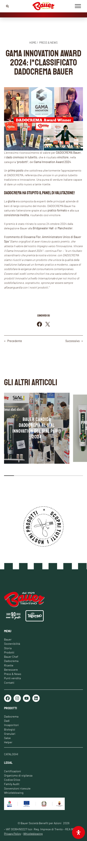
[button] (9, 475)
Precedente (14, 341)
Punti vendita (12, 678)
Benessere (11, 669)
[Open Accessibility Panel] (78, 832)
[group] (36, 428)
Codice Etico (12, 779)
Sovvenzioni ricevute (17, 788)
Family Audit (11, 784)
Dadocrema (11, 661)
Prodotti (9, 652)
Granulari (9, 733)
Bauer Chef (11, 656)
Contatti (9, 682)
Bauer (8, 639)
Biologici (9, 729)
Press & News (12, 674)
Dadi (7, 720)
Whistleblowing (13, 792)
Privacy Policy (12, 833)
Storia (8, 648)
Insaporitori (11, 725)
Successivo (72, 341)
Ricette (8, 665)
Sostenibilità (12, 643)
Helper (8, 742)
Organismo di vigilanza (18, 775)
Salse (7, 738)
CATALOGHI (11, 754)
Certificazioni (12, 771)
